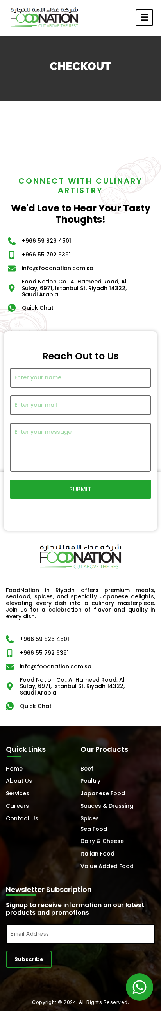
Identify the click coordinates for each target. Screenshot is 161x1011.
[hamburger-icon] (144, 17)
